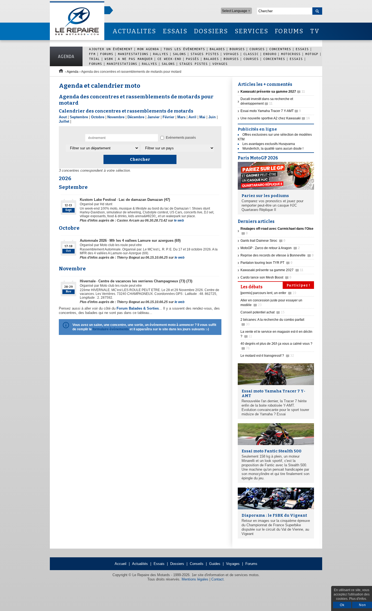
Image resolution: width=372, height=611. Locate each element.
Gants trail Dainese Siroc (262, 241)
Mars (181, 117)
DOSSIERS (211, 31)
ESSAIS (175, 31)
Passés (192, 59)
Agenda (66, 56)
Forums (106, 54)
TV (315, 31)
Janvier (153, 117)
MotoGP (311, 54)
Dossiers (177, 564)
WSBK (109, 59)
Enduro (269, 54)
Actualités (140, 564)
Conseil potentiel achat (262, 312)
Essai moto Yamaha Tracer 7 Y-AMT (270, 111)
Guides (214, 564)
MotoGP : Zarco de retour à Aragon (270, 248)
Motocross (291, 54)
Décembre (135, 117)
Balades (217, 49)
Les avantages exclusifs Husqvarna (268, 144)
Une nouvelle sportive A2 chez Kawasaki (275, 118)
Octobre (97, 117)
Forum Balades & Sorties (138, 308)
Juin (212, 117)
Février (168, 117)
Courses (257, 49)
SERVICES (252, 31)
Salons (179, 54)
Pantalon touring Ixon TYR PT (266, 263)
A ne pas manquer (135, 59)
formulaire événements (111, 329)
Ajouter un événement (111, 49)
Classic (251, 54)
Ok (342, 605)
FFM (92, 54)
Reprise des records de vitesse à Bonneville (277, 255)
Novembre (115, 117)
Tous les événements (184, 49)
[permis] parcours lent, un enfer (268, 293)
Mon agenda (148, 49)
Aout (63, 117)
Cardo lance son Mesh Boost (265, 277)
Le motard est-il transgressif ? (267, 356)
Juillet (64, 121)
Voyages (231, 54)
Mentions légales (195, 579)
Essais (302, 49)
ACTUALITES (134, 31)
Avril (192, 117)
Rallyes (160, 54)
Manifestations (133, 54)
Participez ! (298, 285)
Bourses (237, 49)
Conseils (196, 564)
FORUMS (289, 31)
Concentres (280, 49)
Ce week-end (169, 59)
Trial (94, 59)
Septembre (79, 117)
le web (179, 220)
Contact (217, 579)
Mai (202, 117)
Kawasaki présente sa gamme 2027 (271, 270)
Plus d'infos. (358, 599)
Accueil (120, 564)
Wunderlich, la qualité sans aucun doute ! (272, 148)
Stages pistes (205, 54)
